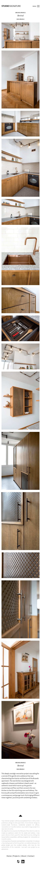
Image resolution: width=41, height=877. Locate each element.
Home (9, 856)
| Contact (30, 856)
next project (20, 19)
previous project (20, 12)
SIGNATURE (11, 6)
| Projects (16, 856)
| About (23, 856)
